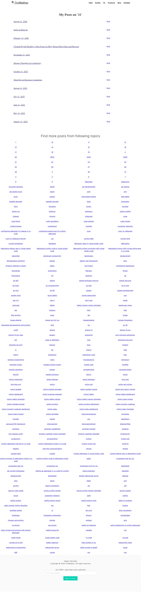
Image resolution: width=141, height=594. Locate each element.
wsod (125, 547)
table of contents (125, 500)
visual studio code (52, 538)
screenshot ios (52, 466)
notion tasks (52, 409)
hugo (52, 315)
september (125, 466)
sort (125, 481)
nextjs (125, 374)
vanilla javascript (52, 530)
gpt (125, 295)
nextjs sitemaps (89, 379)
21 (16, 162)
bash (89, 201)
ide (89, 315)
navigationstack (125, 370)
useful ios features (89, 525)
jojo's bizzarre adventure (125, 335)
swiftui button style (88, 500)
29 (16, 172)
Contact (127, 3)
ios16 (16, 330)
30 (89, 172)
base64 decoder (15, 201)
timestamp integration (52, 515)
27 (89, 167)
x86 (15, 552)
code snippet (89, 221)
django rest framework (89, 261)
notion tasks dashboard (88, 409)
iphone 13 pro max (15, 335)
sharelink (125, 471)
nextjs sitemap (52, 379)
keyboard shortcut (125, 340)
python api (125, 439)
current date (89, 239)
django (52, 261)
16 (125, 147)
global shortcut (125, 281)
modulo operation (16, 370)
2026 (125, 157)
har (16, 310)
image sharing (15, 320)
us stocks (16, 525)
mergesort (125, 360)
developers (88, 256)
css (52, 239)
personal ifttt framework (15, 424)
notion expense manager (52, 394)
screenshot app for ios (125, 458)
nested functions (52, 374)
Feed (90, 3)
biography (125, 201)
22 (52, 162)
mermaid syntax (15, 365)
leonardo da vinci (16, 345)
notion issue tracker (125, 399)
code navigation (52, 221)
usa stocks (52, 525)
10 (52, 142)
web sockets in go (89, 542)
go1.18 (52, 290)
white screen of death (88, 547)
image (125, 315)
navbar (52, 370)
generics (88, 276)
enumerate (16, 271)
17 (16, 152)
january (52, 335)
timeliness (16, 515)
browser (125, 206)
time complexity (125, 510)
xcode (52, 552)
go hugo (15, 285)
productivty (15, 439)
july (15, 340)
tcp (52, 505)
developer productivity (52, 256)
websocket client (125, 542)
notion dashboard (16, 394)
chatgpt (16, 216)
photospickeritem (89, 424)
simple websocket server (88, 476)
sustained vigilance (52, 496)
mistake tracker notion (52, 365)
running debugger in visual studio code (88, 454)
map (125, 350)
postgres (15, 429)
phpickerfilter (125, 424)
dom (125, 261)
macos (88, 350)
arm (125, 192)
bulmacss (88, 211)
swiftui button (15, 500)
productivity (125, 434)
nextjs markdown (16, 379)
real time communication (52, 449)
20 (16, 157)
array (16, 197)
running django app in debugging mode (125, 454)
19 (89, 152)
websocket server (52, 547)
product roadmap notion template (52, 434)
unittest (89, 520)
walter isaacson (52, 542)
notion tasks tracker (16, 414)
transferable (125, 515)
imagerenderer (88, 320)
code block (15, 221)
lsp (52, 350)
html (88, 310)
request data (16, 454)
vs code (89, 538)
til (52, 510)
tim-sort (89, 510)
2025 (89, 157)
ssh (125, 486)
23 (89, 162)
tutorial (52, 520)
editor (52, 266)
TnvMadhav (21, 2)
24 (125, 162)
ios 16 (125, 325)
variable (89, 530)
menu (52, 360)
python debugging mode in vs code (52, 444)
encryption (89, 266)
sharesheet (52, 476)
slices (52, 481)
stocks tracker (125, 491)
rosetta (52, 454)
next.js (88, 374)
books (88, 206)
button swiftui (125, 211)
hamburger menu (125, 305)
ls (15, 350)
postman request (88, 429)
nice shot (125, 379)
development (125, 256)
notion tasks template (125, 409)
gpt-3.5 (16, 300)
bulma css (16, 211)
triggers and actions (16, 520)
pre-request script (16, 434)
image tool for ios (52, 320)
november (125, 414)
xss (88, 552)
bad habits (125, 197)
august (52, 197)
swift (89, 496)
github (52, 281)
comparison (52, 226)
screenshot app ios (15, 466)
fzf (52, 276)
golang (88, 290)
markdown (52, 355)
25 (16, 167)
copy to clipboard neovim (16, 239)
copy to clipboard (125, 231)
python (88, 439)
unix (125, 520)
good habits (52, 295)
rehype (88, 449)
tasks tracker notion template (15, 505)
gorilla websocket (89, 295)
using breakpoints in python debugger (125, 525)
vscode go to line (16, 542)
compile (89, 226)
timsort (89, 515)
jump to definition (52, 340)
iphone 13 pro (125, 330)
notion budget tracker (88, 389)
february (88, 271)
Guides (98, 3)
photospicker (52, 424)
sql (89, 486)
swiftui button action (52, 500)
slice (16, 481)
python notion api (89, 444)
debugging (125, 243)
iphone (52, 330)
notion (52, 384)
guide (125, 300)
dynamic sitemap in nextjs (16, 266)
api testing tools (15, 192)
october (16, 419)
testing (125, 505)
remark (125, 449)
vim (125, 530)
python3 (125, 444)
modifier (125, 365)
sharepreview (16, 476)
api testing (125, 187)
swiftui (125, 496)
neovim (16, 374)
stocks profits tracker (52, 491)
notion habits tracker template (89, 399)
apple (52, 192)
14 (52, 147)
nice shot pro (16, 384)
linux (89, 345)
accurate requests (16, 187)
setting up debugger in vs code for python (52, 471)
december (16, 256)
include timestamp (125, 320)
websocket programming (16, 547)
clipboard (88, 216)
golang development (125, 290)
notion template (52, 414)
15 (89, 147)
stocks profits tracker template (89, 491)
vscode (125, 538)
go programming (52, 285)
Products (111, 3)
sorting (16, 486)
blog (16, 206)
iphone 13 (88, 330)
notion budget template (52, 389)
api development (88, 187)
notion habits (89, 394)
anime (52, 187)
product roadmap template (88, 434)
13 (16, 147)
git (125, 276)
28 (125, 167)
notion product (52, 404)
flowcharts (16, 276)
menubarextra (88, 360)
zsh (125, 552)
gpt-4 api (88, 300)
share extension (89, 471)
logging (125, 345)
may (125, 355)
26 (52, 167)
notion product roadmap (125, 404)
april (88, 192)
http (125, 310)
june (88, 340)
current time (125, 239)
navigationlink (88, 370)
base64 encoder (52, 201)
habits (52, 305)
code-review (125, 221)
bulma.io (52, 211)
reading (16, 449)
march (15, 355)
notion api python (125, 384)
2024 (52, 157)
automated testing (89, 197)
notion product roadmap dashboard (16, 409)
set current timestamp (15, 471)
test (88, 505)
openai (52, 419)
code (125, 216)
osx (88, 419)
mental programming (16, 360)
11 (88, 142)
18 (52, 152)
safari (89, 458)
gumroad (15, 305)
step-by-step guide (15, 491)
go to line (125, 285)
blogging (52, 206)
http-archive (16, 315)
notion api (89, 384)
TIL (104, 3)
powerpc (125, 429)
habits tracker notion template (89, 305)
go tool (16, 290)
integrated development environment (15, 325)
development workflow (16, 261)
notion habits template (16, 399)
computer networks (125, 226)
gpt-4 (52, 300)
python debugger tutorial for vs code (15, 444)
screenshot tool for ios (89, 466)
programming (52, 439)
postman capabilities (52, 429)
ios (89, 325)
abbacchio (125, 182)
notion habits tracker (52, 399)
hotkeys (52, 310)
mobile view (88, 365)
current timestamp (16, 243)
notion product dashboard (88, 404)
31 (125, 172)
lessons (52, 345)
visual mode (15, 538)
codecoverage (15, 226)
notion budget (15, 389)
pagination (125, 419)
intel (52, 325)
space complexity (52, 486)
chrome (52, 216)
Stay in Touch (70, 578)
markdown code (88, 355)
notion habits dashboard (125, 394)
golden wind (16, 295)
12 (125, 142)
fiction (125, 271)
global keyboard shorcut (88, 281)
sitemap (125, 476)
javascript (89, 335)
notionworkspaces (89, 414)
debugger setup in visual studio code (88, 243)
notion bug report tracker (125, 389)
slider (89, 481)
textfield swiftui (16, 510)
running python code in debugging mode (52, 458)
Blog (119, 3)
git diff (15, 281)
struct (16, 496)
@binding (88, 182)
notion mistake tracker (16, 404)
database (52, 243)
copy (89, 231)
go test (89, 285)
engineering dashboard (125, 266)
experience (52, 271)
